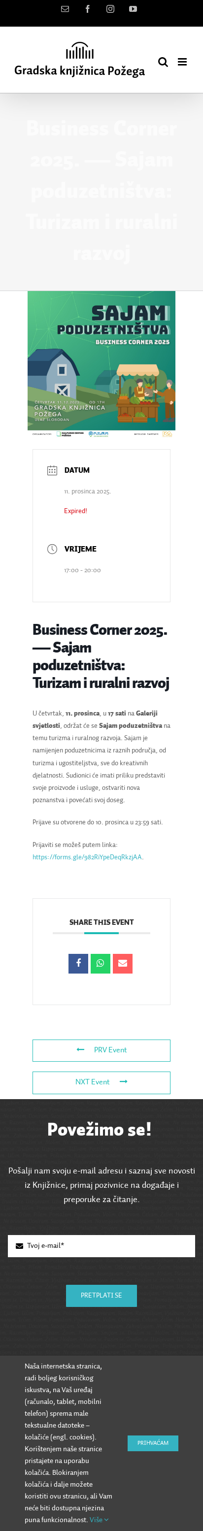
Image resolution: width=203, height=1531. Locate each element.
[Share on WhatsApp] (100, 964)
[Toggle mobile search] (163, 62)
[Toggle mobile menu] (183, 62)
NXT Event (92, 1082)
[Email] (123, 964)
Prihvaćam (153, 1443)
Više (97, 1520)
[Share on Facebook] (78, 964)
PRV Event (110, 1050)
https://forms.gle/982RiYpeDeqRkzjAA (87, 857)
